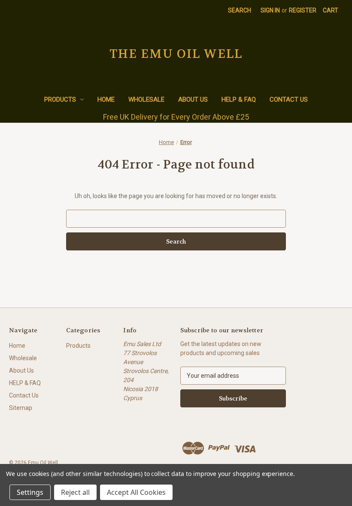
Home (106, 99)
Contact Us (289, 99)
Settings (30, 492)
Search (239, 10)
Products (60, 99)
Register (302, 10)
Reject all (75, 492)
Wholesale (146, 99)
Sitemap (20, 407)
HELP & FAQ (239, 99)
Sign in (270, 10)
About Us (193, 99)
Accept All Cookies (136, 492)
